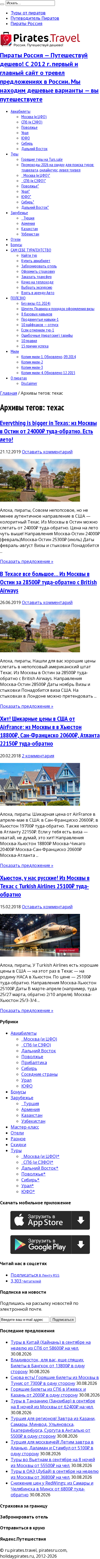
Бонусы (16, 244)
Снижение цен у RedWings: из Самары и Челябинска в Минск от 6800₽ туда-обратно (52, 1489)
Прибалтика (34, 1062)
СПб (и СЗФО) (31, 122)
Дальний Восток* (35, 207)
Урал (25, 132)
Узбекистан (30, 234)
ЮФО (25, 138)
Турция (27, 218)
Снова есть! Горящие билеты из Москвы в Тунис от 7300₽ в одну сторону (55, 1380)
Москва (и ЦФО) (34, 116)
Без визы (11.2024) (35, 303)
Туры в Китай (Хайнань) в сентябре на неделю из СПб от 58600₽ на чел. (51, 1345)
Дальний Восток (34, 148)
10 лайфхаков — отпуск (39, 324)
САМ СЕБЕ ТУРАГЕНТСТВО (31, 250)
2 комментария (38, 756)
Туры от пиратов (28, 12)
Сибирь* (27, 202)
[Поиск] (2, 4)
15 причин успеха (35, 346)
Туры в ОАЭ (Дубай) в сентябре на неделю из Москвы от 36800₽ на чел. (55, 1474)
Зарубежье (19, 212)
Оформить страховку (38, 271)
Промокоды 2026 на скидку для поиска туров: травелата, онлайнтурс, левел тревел (57, 167)
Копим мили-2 (32, 362)
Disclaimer (29, 383)
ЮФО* (26, 196)
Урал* (25, 191)
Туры (14, 154)
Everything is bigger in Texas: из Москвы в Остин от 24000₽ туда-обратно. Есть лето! (48, 431)
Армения (28, 223)
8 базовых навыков (36, 314)
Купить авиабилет (35, 260)
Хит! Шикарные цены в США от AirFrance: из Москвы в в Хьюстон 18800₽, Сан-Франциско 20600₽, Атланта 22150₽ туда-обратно (50, 730)
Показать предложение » (26, 561)
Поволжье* (30, 186)
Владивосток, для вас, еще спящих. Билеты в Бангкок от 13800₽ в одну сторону (48, 1365)
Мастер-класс (25, 1127)
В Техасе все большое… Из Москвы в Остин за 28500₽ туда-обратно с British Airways (48, 582)
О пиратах (19, 378)
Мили (15, 351)
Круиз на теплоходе (37, 282)
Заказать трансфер (36, 276)
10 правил (29, 340)
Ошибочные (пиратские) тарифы (47, 335)
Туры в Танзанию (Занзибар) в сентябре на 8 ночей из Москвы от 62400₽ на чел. (53, 1404)
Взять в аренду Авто (37, 292)
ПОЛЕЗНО (18, 298)
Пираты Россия (26, 23)
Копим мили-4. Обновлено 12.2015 (48, 372)
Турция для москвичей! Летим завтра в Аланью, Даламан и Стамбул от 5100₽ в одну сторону (52, 1448)
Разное (18, 1139)
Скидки (18, 1145)
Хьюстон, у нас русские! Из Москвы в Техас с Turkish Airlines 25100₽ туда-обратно (45, 886)
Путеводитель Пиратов (35, 18)
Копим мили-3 (32, 367)
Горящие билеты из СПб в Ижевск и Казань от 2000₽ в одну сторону (48, 1392)
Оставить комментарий (47, 452)
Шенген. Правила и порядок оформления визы (57, 308)
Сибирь (27, 143)
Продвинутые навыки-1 (40, 319)
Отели (16, 239)
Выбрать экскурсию (36, 287)
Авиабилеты (20, 111)
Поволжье (29, 127)
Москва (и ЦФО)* (35, 175)
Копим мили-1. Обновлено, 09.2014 (48, 356)
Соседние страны (39, 1074)
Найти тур (29, 255)
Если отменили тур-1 (37, 330)
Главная (8, 393)
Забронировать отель (39, 266)
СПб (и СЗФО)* (33, 180)
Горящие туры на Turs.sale (42, 159)
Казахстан (29, 228)
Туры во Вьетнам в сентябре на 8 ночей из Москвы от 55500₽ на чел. (53, 1462)
